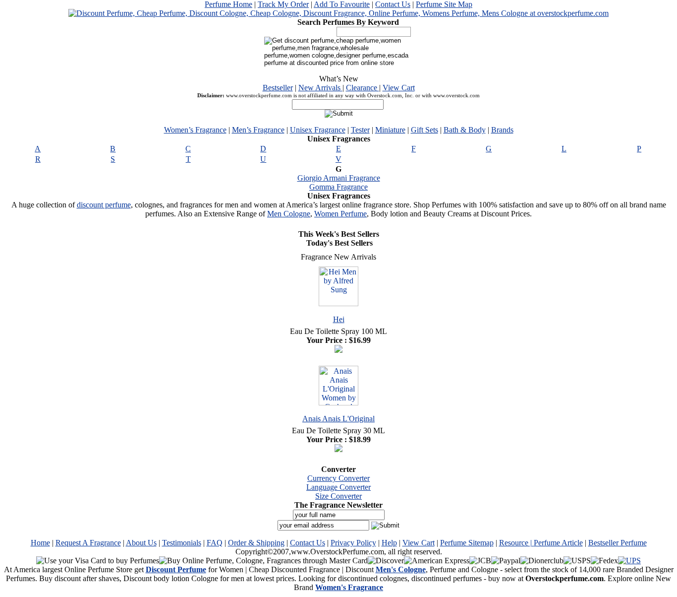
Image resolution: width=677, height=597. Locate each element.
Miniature (390, 130)
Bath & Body (465, 130)
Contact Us (392, 4)
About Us (141, 542)
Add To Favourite (342, 4)
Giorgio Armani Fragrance (338, 178)
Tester (360, 130)
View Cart (399, 87)
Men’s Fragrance (258, 130)
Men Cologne (288, 213)
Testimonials (181, 542)
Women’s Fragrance (195, 130)
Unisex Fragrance (317, 130)
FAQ (215, 542)
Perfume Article (558, 542)
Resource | (516, 542)
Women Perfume (340, 213)
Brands (502, 130)
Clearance (362, 87)
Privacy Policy (353, 542)
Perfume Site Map (444, 4)
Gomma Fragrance (338, 187)
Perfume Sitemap (467, 542)
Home (40, 542)
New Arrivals (320, 87)
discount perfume (104, 204)
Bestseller (278, 87)
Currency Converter (338, 478)
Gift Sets (424, 130)
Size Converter (338, 496)
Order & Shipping (256, 542)
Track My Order (283, 4)
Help (389, 542)
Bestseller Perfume (617, 542)
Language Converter (338, 487)
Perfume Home (228, 4)
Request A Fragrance (88, 542)
